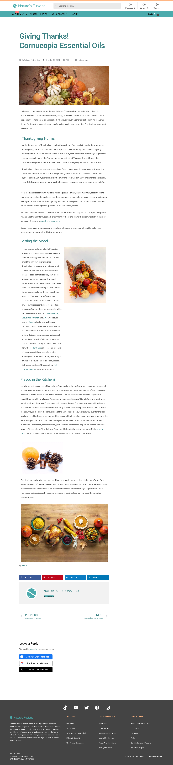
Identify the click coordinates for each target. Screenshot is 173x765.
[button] (155, 14)
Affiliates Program (138, 748)
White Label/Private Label (76, 733)
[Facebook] (97, 707)
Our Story (70, 723)
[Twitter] (86, 707)
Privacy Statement (105, 748)
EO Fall (25, 566)
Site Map (134, 733)
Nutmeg (35, 317)
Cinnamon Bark (51, 313)
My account (130, 8)
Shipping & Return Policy (108, 733)
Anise (45, 317)
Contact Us (144, 8)
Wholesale (70, 728)
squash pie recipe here (50, 221)
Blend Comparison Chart (140, 723)
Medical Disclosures (106, 738)
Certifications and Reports (141, 743)
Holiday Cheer (35, 347)
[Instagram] (107, 707)
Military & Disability (73, 738)
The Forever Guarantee (75, 743)
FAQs (133, 738)
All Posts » (49, 596)
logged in (33, 649)
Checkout (157, 8)
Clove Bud (26, 317)
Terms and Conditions (107, 743)
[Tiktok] (65, 707)
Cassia (32, 322)
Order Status (104, 728)
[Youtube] (76, 707)
